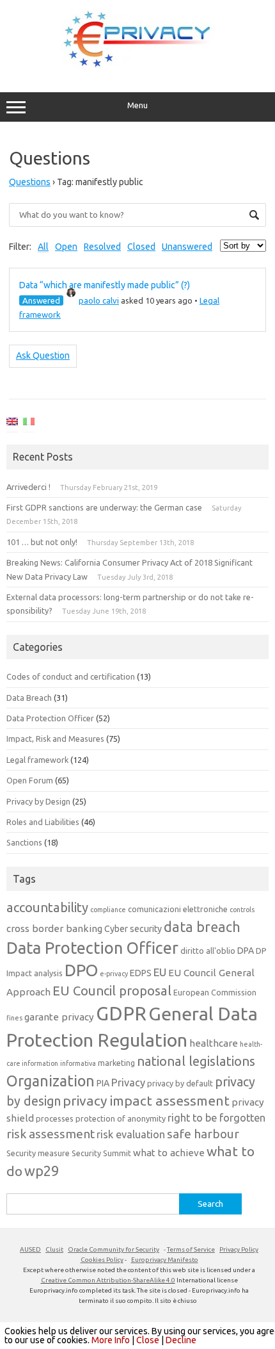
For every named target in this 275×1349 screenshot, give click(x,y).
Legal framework (37, 759)
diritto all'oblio (207, 950)
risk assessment (50, 1134)
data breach (202, 927)
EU (159, 972)
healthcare (213, 1043)
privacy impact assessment (146, 1100)
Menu (137, 105)
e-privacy (114, 973)
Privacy (128, 1082)
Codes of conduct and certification (70, 676)
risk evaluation (131, 1134)
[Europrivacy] (137, 65)
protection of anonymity (120, 1118)
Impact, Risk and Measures (55, 738)
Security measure (38, 1153)
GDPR (121, 1013)
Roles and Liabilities (42, 821)
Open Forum (29, 780)
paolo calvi (99, 300)
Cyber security (133, 929)
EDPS (141, 973)
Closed (141, 246)
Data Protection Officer (50, 718)
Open (66, 246)
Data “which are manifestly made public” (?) (104, 285)
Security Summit (101, 1153)
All (43, 246)
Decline (181, 1340)
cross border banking (54, 928)
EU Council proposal (111, 990)
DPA (245, 950)
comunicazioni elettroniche (178, 908)
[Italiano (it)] (29, 424)
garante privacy (59, 1016)
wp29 (41, 1171)
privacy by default (180, 1083)
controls (242, 909)
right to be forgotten (216, 1118)
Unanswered (187, 246)
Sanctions (24, 842)
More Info (110, 1340)
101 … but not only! (41, 541)
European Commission (214, 992)
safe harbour (203, 1134)
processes (55, 1118)
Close (147, 1340)
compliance (108, 909)
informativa (78, 1063)
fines (14, 1018)
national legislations (196, 1061)
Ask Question (43, 355)
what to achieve (169, 1152)
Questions (30, 182)
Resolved (102, 246)
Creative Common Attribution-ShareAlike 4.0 (108, 1280)
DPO (81, 970)
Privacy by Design (38, 801)
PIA (103, 1083)
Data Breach (29, 697)
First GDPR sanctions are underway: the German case (104, 507)
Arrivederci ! (28, 486)
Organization (50, 1080)
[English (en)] (12, 424)
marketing (116, 1062)
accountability (47, 907)
